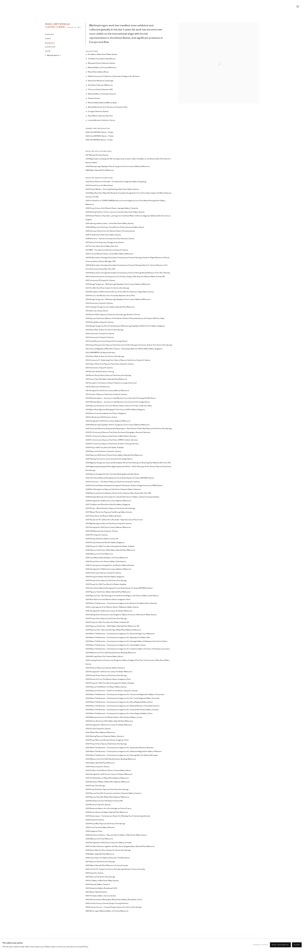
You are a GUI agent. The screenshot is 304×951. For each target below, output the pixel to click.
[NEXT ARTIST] (60, 55)
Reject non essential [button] (280, 945)
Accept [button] (297, 945)
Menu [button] (297, 6)
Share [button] (48, 51)
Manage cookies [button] (260, 945)
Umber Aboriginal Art (152, 6)
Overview (49, 34)
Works (48, 39)
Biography (50, 43)
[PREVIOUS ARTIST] (45, 55)
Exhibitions (50, 47)
